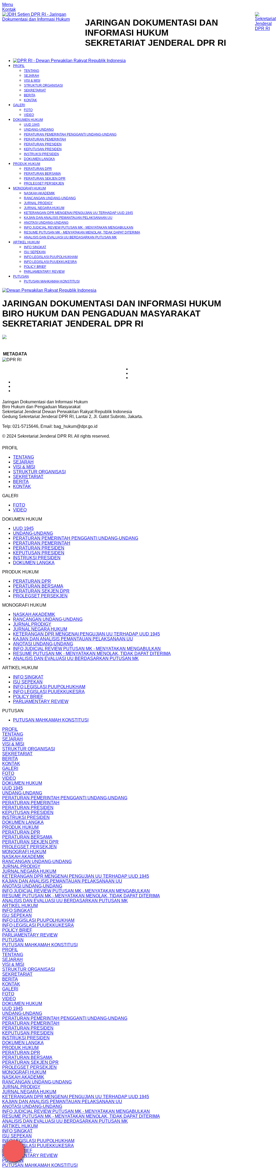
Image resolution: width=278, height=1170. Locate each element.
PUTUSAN (21, 276)
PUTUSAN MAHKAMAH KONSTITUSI (52, 281)
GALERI (19, 105)
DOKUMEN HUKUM (28, 120)
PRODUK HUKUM (26, 164)
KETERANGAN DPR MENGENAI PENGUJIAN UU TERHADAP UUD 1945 (78, 213)
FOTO (28, 110)
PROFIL (19, 66)
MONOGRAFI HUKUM (29, 188)
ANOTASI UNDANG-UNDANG (46, 223)
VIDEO (29, 115)
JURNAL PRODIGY (38, 203)
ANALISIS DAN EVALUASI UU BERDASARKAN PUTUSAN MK (70, 237)
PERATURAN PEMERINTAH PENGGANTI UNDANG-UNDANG (70, 134)
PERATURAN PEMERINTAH (45, 139)
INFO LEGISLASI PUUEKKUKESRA (50, 262)
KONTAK (30, 100)
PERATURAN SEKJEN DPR (44, 178)
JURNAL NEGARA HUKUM (44, 208)
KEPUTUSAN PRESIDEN (43, 149)
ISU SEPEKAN (35, 252)
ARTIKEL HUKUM (26, 242)
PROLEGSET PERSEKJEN (44, 183)
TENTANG (31, 71)
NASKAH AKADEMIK (39, 193)
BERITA (29, 95)
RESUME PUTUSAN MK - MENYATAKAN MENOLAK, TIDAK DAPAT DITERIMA (82, 232)
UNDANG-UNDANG (39, 129)
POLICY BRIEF (35, 267)
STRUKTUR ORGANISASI (43, 85)
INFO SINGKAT (35, 247)
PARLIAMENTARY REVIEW (44, 272)
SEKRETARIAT (35, 90)
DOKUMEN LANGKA (39, 159)
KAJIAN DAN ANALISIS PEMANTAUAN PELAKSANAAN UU (68, 218)
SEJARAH (31, 76)
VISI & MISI (32, 80)
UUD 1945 (32, 125)
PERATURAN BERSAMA (42, 174)
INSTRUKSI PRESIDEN (41, 154)
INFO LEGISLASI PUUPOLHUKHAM (51, 257)
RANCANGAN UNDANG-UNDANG (50, 198)
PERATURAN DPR (38, 169)
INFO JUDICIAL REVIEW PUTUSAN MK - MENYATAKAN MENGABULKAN (78, 227)
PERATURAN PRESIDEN (43, 144)
